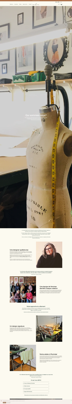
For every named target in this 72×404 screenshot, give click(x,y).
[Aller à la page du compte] (60, 4)
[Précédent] (28, 0)
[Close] (71, 400)
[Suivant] (43, 0)
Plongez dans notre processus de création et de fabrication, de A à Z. (36, 395)
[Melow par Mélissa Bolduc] (36, 4)
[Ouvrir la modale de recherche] (58, 4)
